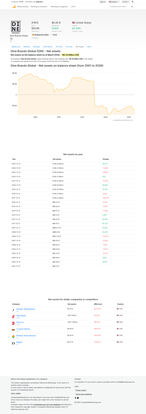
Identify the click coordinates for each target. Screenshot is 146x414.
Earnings (36, 47)
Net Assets (80, 47)
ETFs (73, 7)
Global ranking (22, 7)
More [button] (89, 47)
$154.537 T (39, 1)
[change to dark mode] (133, 2)
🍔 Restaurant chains (40, 35)
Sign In (102, 2)
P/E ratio (59, 47)
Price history (48, 47)
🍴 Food (54, 35)
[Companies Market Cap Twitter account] (78, 398)
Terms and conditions (84, 394)
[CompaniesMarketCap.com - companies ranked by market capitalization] (13, 6)
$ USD (125, 2)
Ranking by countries (39, 7)
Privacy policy (81, 390)
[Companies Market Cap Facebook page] (75, 398)
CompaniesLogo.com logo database (46, 404)
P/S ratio (69, 47)
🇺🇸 (113, 2)
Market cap (16, 47)
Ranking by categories (59, 7)
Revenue (27, 47)
